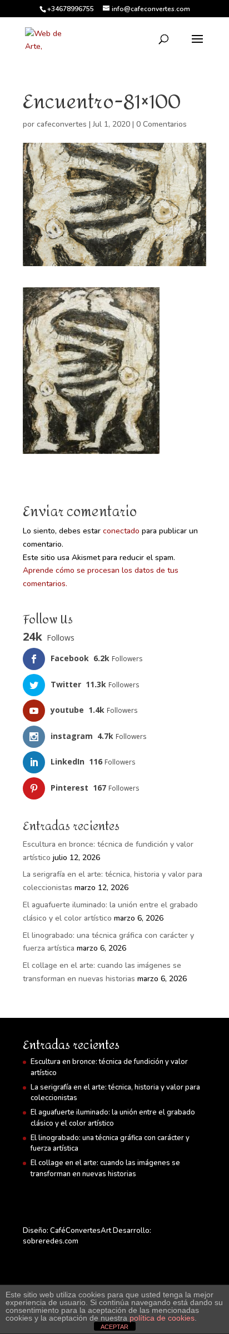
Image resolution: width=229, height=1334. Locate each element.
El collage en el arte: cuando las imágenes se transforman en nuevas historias (105, 1168)
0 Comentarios (161, 124)
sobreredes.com (50, 1241)
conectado (121, 531)
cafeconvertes (62, 124)
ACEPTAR (114, 1326)
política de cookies (162, 1317)
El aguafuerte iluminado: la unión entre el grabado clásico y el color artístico (113, 1117)
